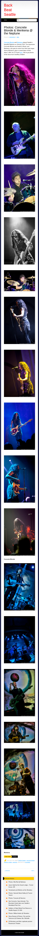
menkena (15, 862)
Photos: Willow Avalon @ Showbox (19, 913)
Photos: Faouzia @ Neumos (17, 898)
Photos (15, 856)
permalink (27, 862)
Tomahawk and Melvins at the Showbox (20, 890)
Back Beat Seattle (10, 10)
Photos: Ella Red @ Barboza (17, 882)
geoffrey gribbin (8, 862)
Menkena (20, 42)
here (21, 52)
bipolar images (22, 860)
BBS (18, 37)
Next (33, 870)
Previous (7, 870)
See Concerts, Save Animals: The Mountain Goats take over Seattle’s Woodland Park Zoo (19, 903)
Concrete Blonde (9, 42)
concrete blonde (30, 860)
